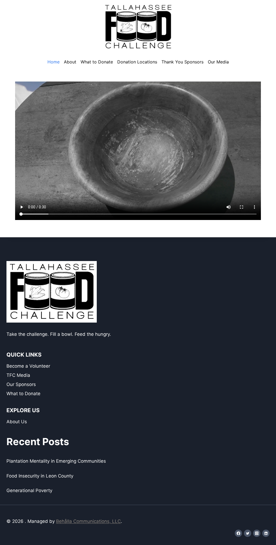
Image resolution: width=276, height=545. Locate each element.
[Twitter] (247, 533)
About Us (16, 421)
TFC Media (18, 375)
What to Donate (97, 62)
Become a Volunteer (28, 366)
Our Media (218, 62)
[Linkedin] (266, 533)
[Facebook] (238, 533)
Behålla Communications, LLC (88, 521)
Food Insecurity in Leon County (39, 476)
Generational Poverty (29, 490)
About (70, 62)
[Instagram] (256, 533)
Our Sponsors (21, 384)
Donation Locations (137, 62)
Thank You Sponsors (182, 62)
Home (53, 62)
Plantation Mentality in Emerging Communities (56, 461)
